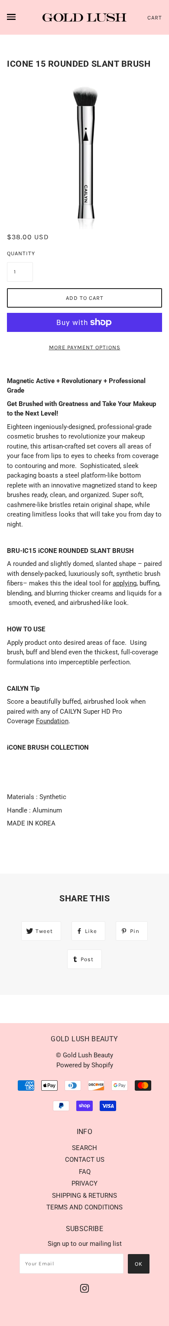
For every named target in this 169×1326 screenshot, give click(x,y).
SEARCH (84, 1148)
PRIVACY (85, 1183)
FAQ (85, 1172)
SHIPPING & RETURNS (84, 1195)
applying (124, 583)
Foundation (52, 721)
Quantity (20, 253)
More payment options (84, 347)
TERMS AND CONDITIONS (84, 1207)
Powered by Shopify (84, 1065)
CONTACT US (84, 1160)
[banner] (84, 17)
